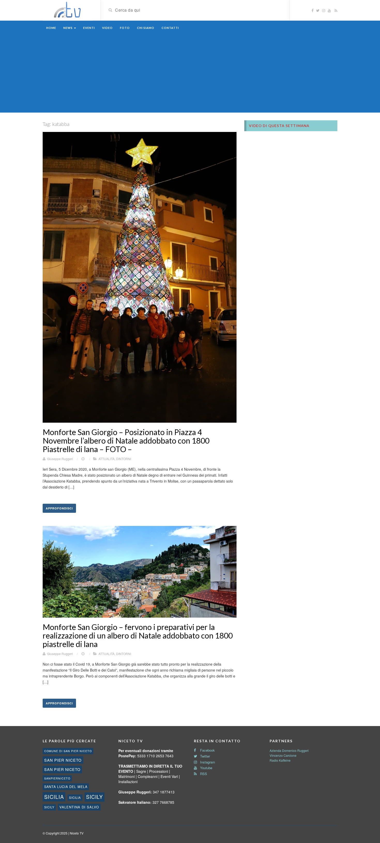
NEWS (68, 27)
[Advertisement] (190, 74)
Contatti (170, 27)
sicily (94, 796)
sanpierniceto (57, 778)
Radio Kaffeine (280, 760)
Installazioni (128, 781)
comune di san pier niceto (68, 751)
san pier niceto (63, 760)
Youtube (205, 767)
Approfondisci (59, 508)
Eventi (89, 27)
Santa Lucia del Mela (65, 786)
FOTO (125, 27)
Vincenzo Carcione (283, 755)
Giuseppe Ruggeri (60, 458)
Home (51, 27)
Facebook (207, 750)
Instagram (207, 762)
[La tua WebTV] (68, 9)
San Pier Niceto (62, 769)
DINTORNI (123, 458)
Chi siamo (145, 27)
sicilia (54, 796)
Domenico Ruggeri (295, 750)
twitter (204, 756)
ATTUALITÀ (106, 458)
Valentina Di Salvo (79, 807)
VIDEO (107, 27)
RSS (203, 773)
